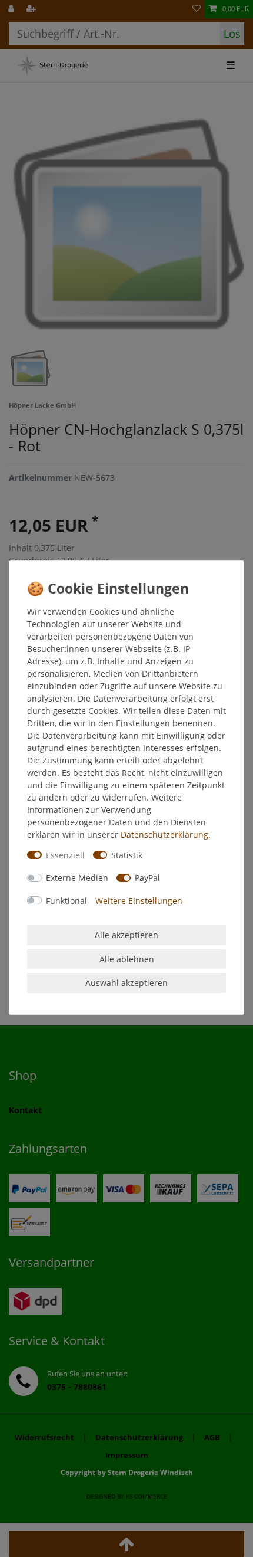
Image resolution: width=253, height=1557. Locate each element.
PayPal (147, 877)
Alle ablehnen (126, 959)
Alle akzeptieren (126, 934)
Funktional (66, 900)
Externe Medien (77, 877)
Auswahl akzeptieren (126, 982)
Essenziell (65, 855)
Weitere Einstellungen (138, 900)
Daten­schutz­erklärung (164, 834)
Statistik (126, 855)
